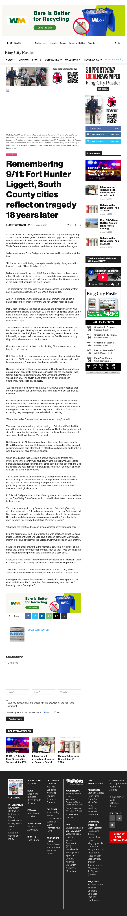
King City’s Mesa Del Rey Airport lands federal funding (109, 224)
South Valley (94, 900)
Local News (11, 155)
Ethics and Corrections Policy (14, 835)
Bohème (92, 887)
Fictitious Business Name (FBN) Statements (74, 802)
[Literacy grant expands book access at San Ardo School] (43, 745)
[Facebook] (115, 43)
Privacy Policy (15, 823)
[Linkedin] (42, 616)
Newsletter (13, 808)
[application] (103, 277)
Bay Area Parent (95, 884)
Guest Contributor (17, 225)
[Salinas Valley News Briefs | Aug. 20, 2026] (91, 241)
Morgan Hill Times (96, 849)
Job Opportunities (118, 783)
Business (31, 797)
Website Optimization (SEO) (72, 843)
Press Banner (94, 852)
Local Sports (33, 840)
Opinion (31, 803)
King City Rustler (96, 843)
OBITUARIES (53, 780)
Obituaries (51, 783)
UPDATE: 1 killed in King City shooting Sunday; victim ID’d (16, 759)
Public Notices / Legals (73, 794)
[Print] (64, 616)
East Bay (92, 897)
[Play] (89, 284)
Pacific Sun (93, 814)
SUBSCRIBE (14, 797)
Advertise (31, 783)
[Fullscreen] (117, 284)
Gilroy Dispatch (95, 828)
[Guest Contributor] (17, 634)
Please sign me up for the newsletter (24, 712)
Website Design (73, 834)
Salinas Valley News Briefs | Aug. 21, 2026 (68, 759)
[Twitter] (35, 616)
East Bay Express (96, 793)
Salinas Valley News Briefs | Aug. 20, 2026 (110, 241)
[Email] (56, 616)
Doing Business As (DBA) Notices (74, 809)
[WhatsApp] (49, 616)
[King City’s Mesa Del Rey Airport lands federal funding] (91, 223)
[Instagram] (119, 43)
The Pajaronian (95, 865)
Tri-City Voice (94, 871)
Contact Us (13, 811)
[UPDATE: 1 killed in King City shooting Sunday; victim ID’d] (17, 745)
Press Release (15, 820)
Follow (115, 134)
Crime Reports (12, 752)
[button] (115, 60)
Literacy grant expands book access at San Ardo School (43, 759)
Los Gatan (93, 846)
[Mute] (112, 284)
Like (117, 128)
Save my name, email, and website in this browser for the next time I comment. (41, 704)
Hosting (70, 837)
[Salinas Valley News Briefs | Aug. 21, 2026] (69, 745)
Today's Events (54, 818)
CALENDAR (52, 809)
